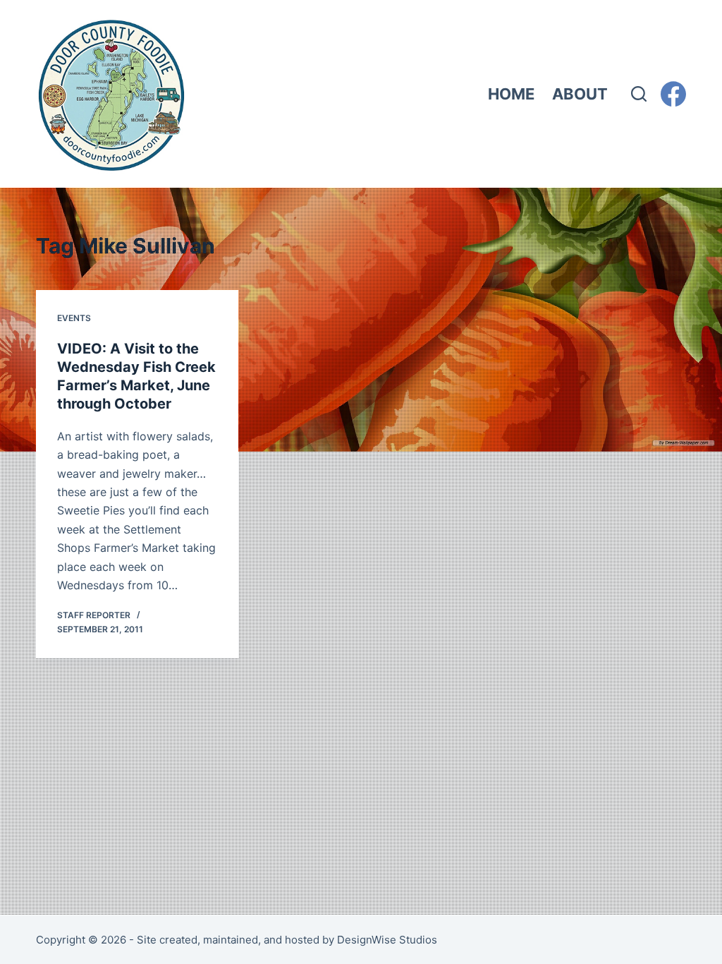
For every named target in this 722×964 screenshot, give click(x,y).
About (580, 94)
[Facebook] (673, 94)
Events (74, 318)
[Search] (639, 94)
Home (511, 94)
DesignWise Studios (387, 939)
